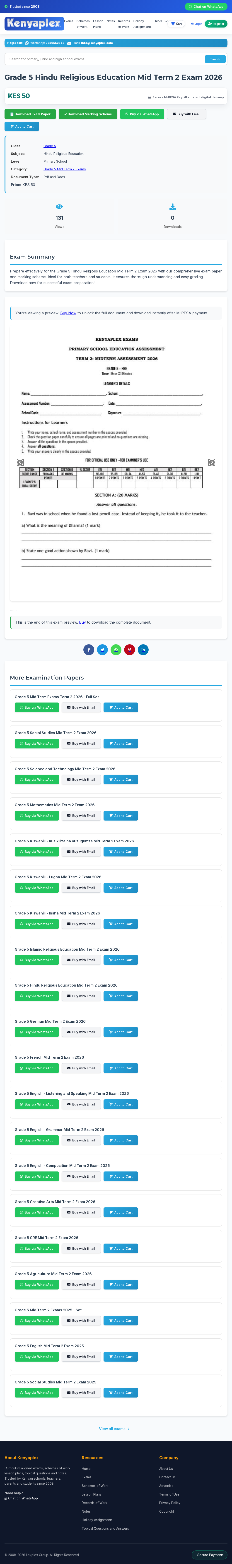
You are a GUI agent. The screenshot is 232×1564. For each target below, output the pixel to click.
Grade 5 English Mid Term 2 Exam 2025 (49, 1346)
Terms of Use (169, 1494)
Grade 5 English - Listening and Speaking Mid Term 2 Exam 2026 (72, 1093)
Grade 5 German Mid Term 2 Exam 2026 (50, 1021)
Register (218, 23)
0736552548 (55, 43)
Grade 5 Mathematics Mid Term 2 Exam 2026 (55, 805)
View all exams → (114, 1428)
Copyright (166, 1511)
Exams (68, 21)
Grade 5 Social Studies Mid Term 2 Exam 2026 (56, 732)
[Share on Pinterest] (129, 649)
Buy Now (68, 313)
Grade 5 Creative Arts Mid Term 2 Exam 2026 (55, 1201)
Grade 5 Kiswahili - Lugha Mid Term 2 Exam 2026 (58, 877)
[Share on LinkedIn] (143, 649)
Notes (111, 21)
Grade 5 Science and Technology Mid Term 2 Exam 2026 (65, 769)
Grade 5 (50, 146)
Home (86, 1469)
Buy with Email (189, 114)
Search (215, 59)
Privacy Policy (169, 1503)
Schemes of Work (83, 24)
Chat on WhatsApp (208, 7)
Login (198, 23)
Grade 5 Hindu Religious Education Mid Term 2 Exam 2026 (66, 985)
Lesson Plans (98, 24)
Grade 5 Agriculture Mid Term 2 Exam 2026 (53, 1274)
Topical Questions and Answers (105, 1528)
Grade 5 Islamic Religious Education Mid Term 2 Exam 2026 (67, 949)
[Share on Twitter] (102, 649)
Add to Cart (24, 126)
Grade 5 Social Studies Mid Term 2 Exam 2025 (55, 1382)
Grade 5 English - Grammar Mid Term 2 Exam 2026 (59, 1129)
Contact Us (167, 1477)
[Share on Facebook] (88, 649)
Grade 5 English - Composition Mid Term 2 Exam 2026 (62, 1165)
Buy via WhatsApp (144, 114)
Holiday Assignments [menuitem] (142, 24)
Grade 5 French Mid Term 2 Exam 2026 (49, 1057)
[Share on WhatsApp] (116, 649)
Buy (82, 622)
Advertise (166, 1486)
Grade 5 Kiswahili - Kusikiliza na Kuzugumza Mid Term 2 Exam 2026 (74, 841)
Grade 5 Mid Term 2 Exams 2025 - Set (48, 1310)
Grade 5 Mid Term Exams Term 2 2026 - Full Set (57, 697)
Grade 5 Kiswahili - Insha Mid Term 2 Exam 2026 (57, 913)
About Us (166, 1469)
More (159, 21)
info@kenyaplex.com (97, 43)
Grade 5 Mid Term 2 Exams (65, 169)
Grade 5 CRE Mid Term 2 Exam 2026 (46, 1237)
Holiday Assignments (97, 1520)
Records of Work (124, 24)
